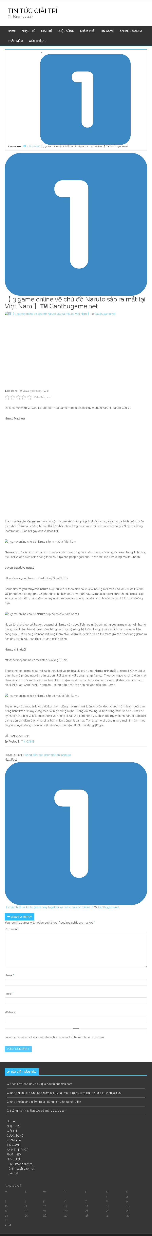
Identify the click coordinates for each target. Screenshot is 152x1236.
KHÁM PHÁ (87, 31)
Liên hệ (13, 1173)
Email (9, 993)
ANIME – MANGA (131, 31)
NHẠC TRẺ (28, 31)
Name (9, 975)
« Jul (8, 1224)
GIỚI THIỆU (36, 41)
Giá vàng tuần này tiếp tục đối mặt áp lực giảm (36, 1110)
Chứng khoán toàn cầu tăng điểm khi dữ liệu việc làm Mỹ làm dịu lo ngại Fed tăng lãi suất (64, 1092)
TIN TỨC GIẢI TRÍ (32, 10)
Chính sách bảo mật (21, 1168)
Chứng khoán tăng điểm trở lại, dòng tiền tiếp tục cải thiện (44, 1101)
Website (10, 1012)
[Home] (24, 146)
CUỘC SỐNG (66, 31)
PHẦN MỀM (15, 41)
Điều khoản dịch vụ (21, 1164)
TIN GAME (107, 31)
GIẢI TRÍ (46, 31)
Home (12, 31)
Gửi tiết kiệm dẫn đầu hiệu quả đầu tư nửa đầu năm (39, 1083)
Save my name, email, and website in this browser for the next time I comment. (55, 1037)
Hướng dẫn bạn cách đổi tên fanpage (47, 754)
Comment (12, 929)
